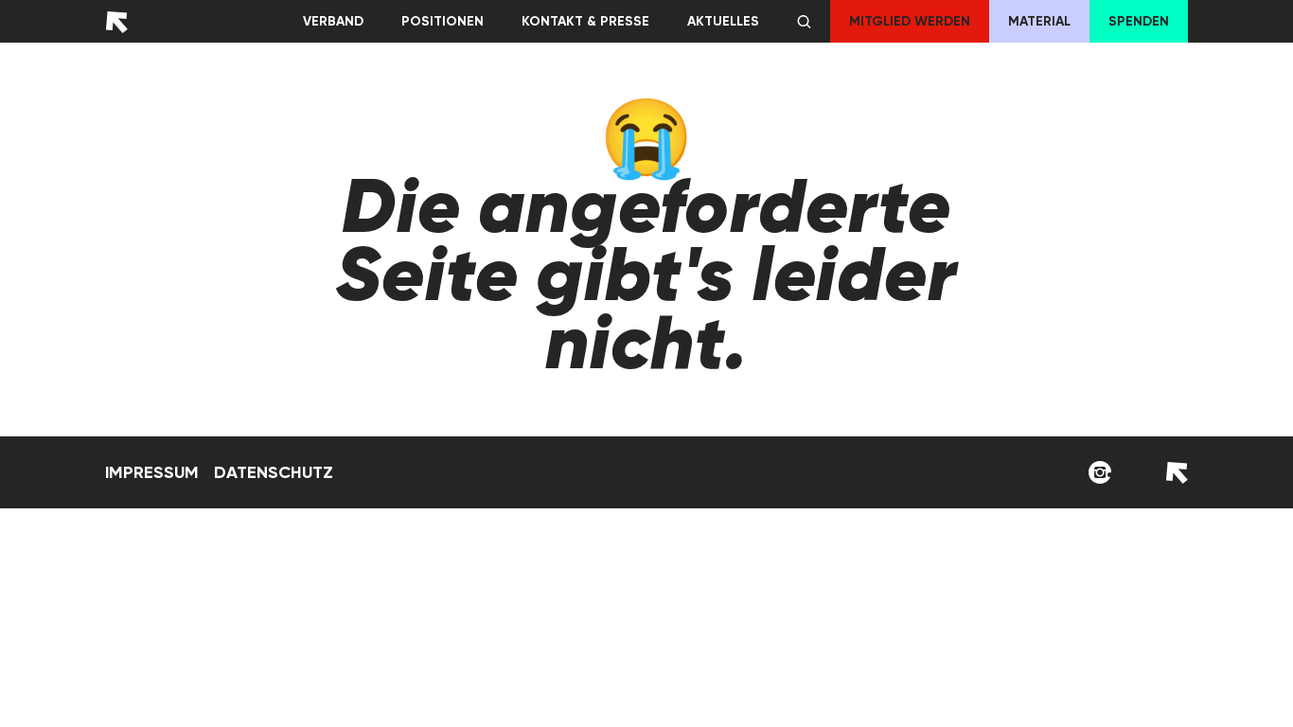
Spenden (1138, 21)
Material (1039, 21)
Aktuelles (723, 21)
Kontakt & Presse (585, 21)
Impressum (152, 472)
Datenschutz (273, 472)
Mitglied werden (909, 21)
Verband (333, 21)
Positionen (442, 21)
